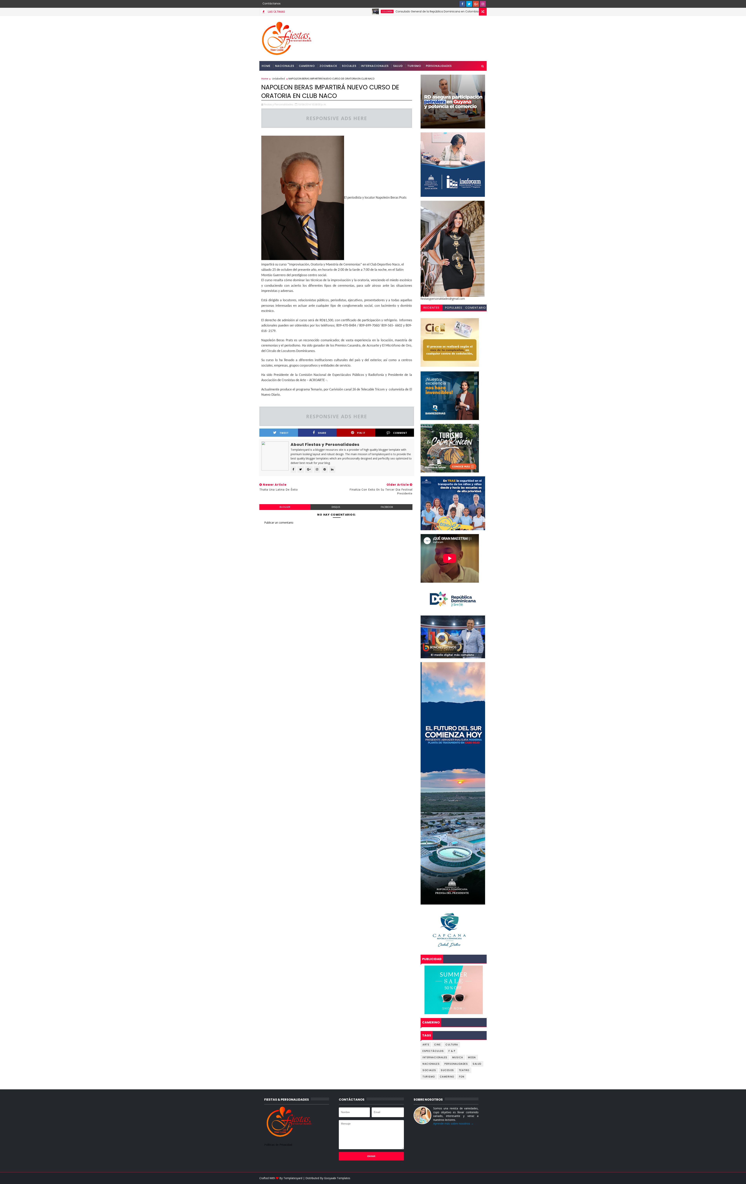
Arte (426, 1044)
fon (462, 1076)
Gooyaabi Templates (337, 1178)
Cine (437, 1044)
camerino (447, 1076)
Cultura (451, 1044)
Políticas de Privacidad (278, 1144)
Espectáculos (433, 1051)
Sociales (349, 66)
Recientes (432, 308)
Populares (453, 308)
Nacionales (284, 66)
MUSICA (457, 1057)
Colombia (321, 11)
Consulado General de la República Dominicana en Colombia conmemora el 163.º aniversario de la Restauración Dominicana (414, 11)
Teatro (464, 1070)
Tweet (284, 433)
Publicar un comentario (278, 522)
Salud (398, 66)
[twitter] (469, 4)
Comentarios (475, 308)
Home (266, 66)
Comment (400, 433)
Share (322, 433)
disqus (336, 507)
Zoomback (328, 66)
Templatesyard (292, 1178)
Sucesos (447, 1070)
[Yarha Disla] (483, 1178)
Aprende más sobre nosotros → (453, 1123)
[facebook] (462, 4)
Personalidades (439, 66)
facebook (387, 507)
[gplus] (476, 4)
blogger (285, 507)
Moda (472, 1057)
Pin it (361, 433)
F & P (452, 1051)
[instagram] (483, 4)
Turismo (414, 66)
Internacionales (375, 66)
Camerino (307, 66)
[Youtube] (455, 4)
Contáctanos (271, 3)
